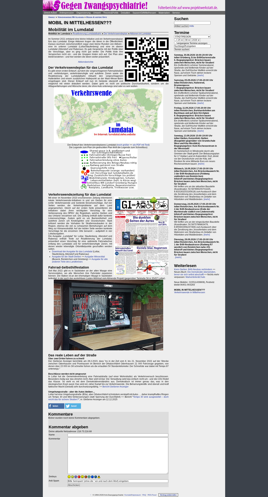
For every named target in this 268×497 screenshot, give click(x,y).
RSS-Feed (152, 495)
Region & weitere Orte (96, 17)
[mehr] (200, 75)
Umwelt (97, 13)
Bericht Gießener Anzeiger (115, 386)
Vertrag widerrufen (168, 495)
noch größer (123, 145)
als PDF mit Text (141, 145)
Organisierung (83, 13)
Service (176, 13)
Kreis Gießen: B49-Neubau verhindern (193, 269)
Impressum (136, 495)
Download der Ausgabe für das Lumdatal (72, 251)
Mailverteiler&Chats (195, 277)
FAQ (144, 495)
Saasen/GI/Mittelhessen (144, 13)
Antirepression (66, 13)
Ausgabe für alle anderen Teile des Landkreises (80, 260)
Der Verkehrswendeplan (116, 33)
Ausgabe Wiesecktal (95, 256)
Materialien (164, 13)
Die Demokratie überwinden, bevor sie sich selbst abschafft (195, 273)
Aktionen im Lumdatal (140, 33)
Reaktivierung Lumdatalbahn (87, 33)
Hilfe (191, 26)
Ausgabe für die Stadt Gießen (66, 256)
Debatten (125, 13)
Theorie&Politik (110, 13)
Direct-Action (50, 13)
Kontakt (128, 495)
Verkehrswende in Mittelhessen (189, 292)
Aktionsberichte (85, 62)
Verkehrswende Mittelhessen (71, 17)
